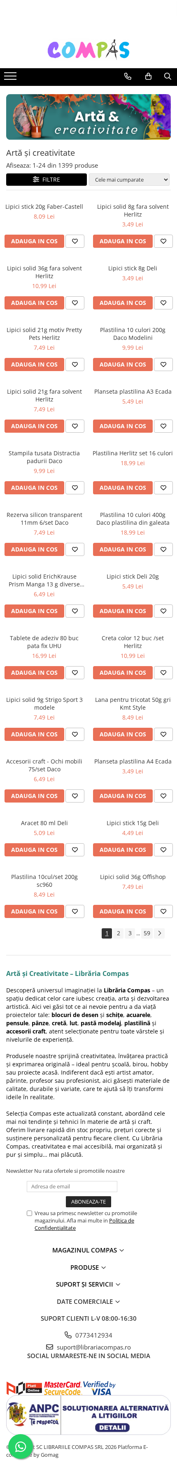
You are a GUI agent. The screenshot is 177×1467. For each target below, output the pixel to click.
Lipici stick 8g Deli (132, 268)
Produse (85, 1267)
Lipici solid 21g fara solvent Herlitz (44, 395)
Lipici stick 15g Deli (133, 823)
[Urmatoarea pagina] (159, 933)
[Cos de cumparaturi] (148, 76)
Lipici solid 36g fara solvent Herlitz (44, 272)
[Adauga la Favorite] (74, 241)
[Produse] (11, 78)
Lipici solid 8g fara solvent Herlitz (133, 210)
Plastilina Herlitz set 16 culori (133, 453)
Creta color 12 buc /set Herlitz (133, 642)
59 (147, 933)
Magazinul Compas (85, 1250)
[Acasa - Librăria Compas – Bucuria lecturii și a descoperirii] (88, 49)
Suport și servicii (85, 1284)
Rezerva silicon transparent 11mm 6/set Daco (44, 518)
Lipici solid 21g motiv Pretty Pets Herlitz (44, 333)
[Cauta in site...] (167, 76)
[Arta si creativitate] (88, 117)
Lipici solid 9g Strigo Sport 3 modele (44, 703)
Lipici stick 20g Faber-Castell (44, 206)
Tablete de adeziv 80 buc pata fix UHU (44, 642)
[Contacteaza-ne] (128, 76)
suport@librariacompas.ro (93, 1347)
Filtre (49, 179)
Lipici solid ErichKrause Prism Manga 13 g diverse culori (44, 580)
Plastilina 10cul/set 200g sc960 (44, 880)
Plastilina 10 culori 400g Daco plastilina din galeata (133, 518)
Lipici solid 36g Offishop (133, 877)
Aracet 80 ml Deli (44, 823)
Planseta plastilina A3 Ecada (133, 391)
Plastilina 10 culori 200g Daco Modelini (132, 333)
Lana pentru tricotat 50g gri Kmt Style (133, 703)
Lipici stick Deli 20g (133, 576)
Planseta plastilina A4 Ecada (133, 761)
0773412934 (93, 1335)
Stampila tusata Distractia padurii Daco (44, 457)
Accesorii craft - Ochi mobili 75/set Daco (44, 765)
